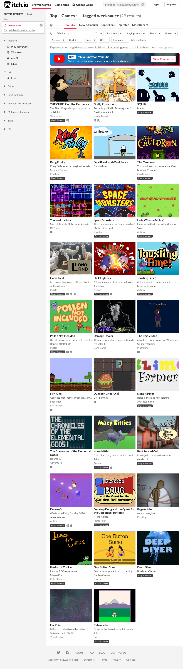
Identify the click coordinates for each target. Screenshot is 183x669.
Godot (72, 39)
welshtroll (99, 343)
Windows (16, 52)
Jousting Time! (146, 278)
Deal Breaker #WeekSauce (111, 162)
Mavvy (141, 108)
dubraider (55, 401)
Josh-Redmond (145, 401)
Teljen (97, 459)
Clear (28, 14)
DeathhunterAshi (103, 112)
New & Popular (88, 24)
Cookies (130, 659)
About (79, 652)
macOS (15, 58)
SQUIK (141, 104)
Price (10, 72)
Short (153, 33)
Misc (10, 129)
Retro (168, 33)
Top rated (123, 24)
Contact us (118, 652)
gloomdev (55, 458)
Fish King (55, 393)
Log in (156, 4)
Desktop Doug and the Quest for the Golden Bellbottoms (114, 510)
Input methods (15, 94)
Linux (14, 63)
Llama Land (57, 278)
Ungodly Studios (146, 343)
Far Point (56, 625)
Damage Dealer (103, 335)
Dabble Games (102, 575)
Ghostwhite (100, 166)
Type (10, 120)
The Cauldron (146, 162)
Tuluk (97, 633)
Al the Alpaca (57, 285)
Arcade (56, 39)
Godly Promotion (104, 104)
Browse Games (41, 4)
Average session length (19, 103)
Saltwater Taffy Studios (62, 633)
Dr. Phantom (101, 397)
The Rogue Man (147, 335)
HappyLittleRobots (60, 343)
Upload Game (84, 4)
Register (171, 4)
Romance (118, 39)
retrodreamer (57, 517)
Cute (88, 39)
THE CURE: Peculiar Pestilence (69, 104)
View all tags (139, 39)
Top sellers (108, 24)
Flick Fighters (102, 278)
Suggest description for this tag (19, 30)
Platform (12, 40)
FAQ (91, 652)
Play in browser (20, 46)
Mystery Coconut (59, 170)
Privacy (116, 659)
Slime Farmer (145, 393)
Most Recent (140, 24)
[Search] (142, 4)
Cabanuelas (101, 625)
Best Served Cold (148, 451)
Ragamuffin (144, 509)
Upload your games (116, 47)
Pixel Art (112, 33)
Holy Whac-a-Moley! (150, 220)
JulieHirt (55, 112)
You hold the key (60, 220)
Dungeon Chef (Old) (106, 393)
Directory (89, 659)
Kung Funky (57, 162)
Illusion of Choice (61, 567)
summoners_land (146, 513)
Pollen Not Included (62, 335)
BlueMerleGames (146, 571)
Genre (11, 86)
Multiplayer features (18, 112)
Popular (70, 25)
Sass (139, 227)
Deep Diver (144, 567)
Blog (102, 652)
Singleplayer (133, 33)
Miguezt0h (56, 575)
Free (13, 78)
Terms (103, 659)
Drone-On (56, 509)
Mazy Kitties (102, 451)
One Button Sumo (105, 567)
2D (95, 33)
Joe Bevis (99, 285)
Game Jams (62, 4)
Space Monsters (104, 220)
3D (101, 39)
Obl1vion (55, 227)
